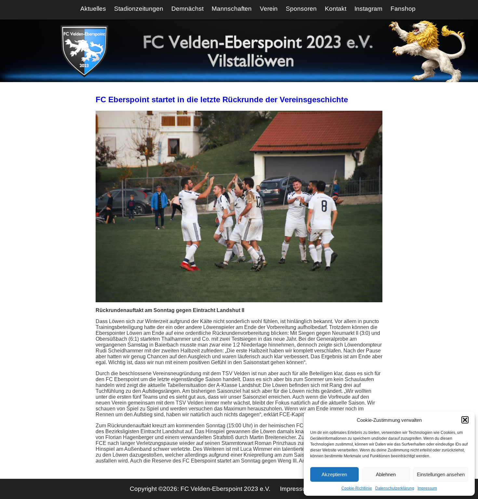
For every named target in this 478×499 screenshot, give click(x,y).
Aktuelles (93, 8)
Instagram (368, 8)
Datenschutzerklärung (394, 488)
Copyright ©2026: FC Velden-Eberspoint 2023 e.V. (201, 488)
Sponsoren (301, 8)
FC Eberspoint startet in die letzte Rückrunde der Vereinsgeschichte (222, 99)
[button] (465, 420)
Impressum (427, 488)
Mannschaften (232, 8)
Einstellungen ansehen (441, 474)
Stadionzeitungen (138, 8)
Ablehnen (386, 474)
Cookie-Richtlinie (356, 488)
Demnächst (187, 8)
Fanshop (403, 8)
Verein (269, 8)
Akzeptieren (334, 474)
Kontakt (335, 8)
